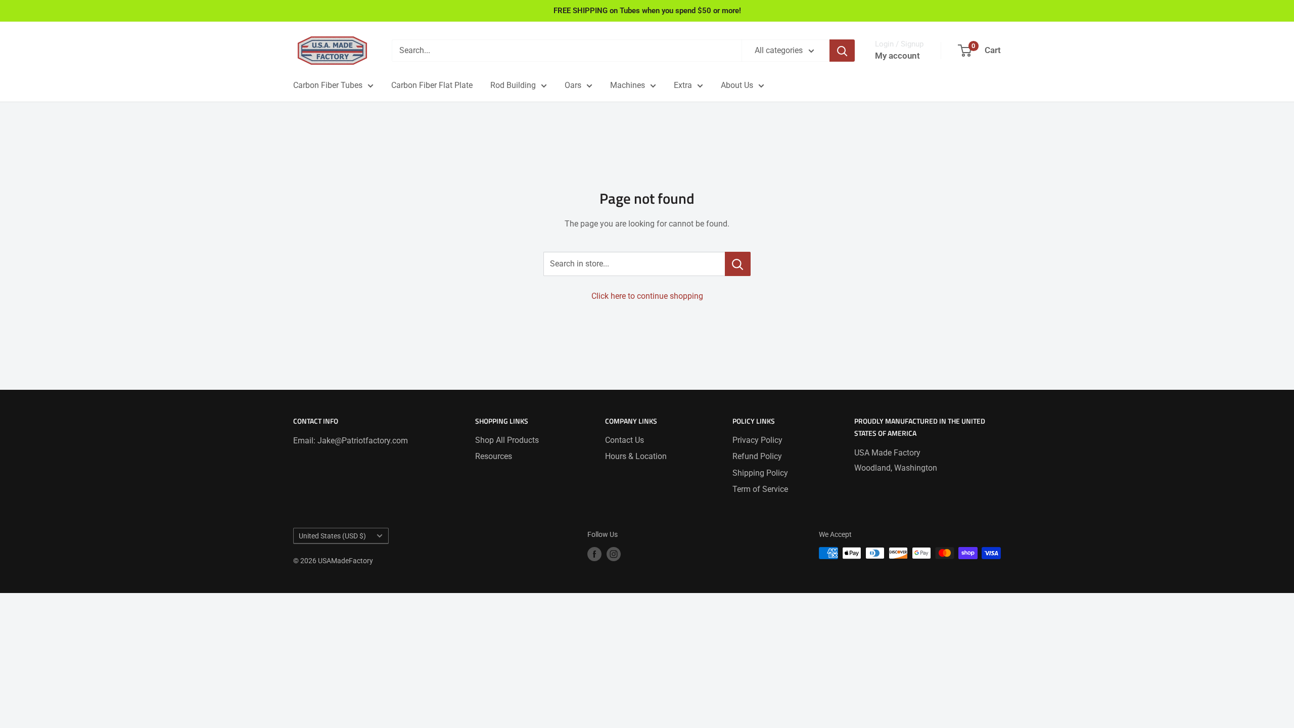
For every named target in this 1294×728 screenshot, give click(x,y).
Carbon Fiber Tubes (327, 85)
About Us (737, 85)
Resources (493, 456)
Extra (683, 85)
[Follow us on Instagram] (614, 554)
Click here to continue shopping (647, 296)
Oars (573, 85)
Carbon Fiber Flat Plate (432, 85)
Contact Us (624, 440)
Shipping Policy (760, 473)
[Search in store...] (738, 264)
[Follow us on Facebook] (594, 554)
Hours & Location (636, 456)
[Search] (842, 50)
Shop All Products (507, 440)
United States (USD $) (332, 536)
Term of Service (760, 489)
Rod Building (513, 85)
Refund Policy (757, 456)
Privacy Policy (757, 440)
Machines (627, 85)
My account (897, 56)
